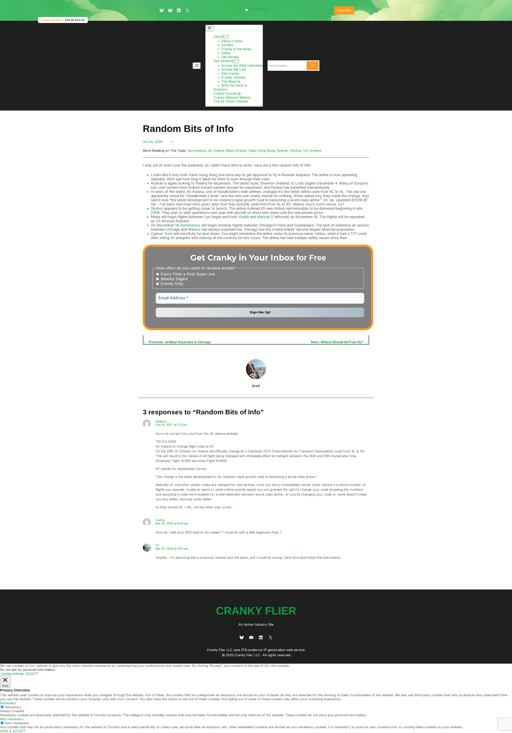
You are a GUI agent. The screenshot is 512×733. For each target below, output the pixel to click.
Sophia (160, 520)
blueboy (161, 421)
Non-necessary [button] (12, 719)
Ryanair (282, 151)
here (295, 557)
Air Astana (216, 151)
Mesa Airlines (236, 151)
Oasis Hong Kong (261, 151)
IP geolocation (274, 650)
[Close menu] (209, 28)
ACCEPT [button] (32, 674)
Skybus (295, 151)
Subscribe (344, 10)
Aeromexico (197, 151)
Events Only (171, 283)
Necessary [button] (8, 703)
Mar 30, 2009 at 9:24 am (172, 523)
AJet (168, 233)
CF (157, 545)
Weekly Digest (173, 278)
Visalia (243, 217)
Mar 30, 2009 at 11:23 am (172, 548)
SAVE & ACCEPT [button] (13, 731)
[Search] (313, 65)
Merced (263, 217)
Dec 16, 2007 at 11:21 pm (171, 424)
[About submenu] (225, 37)
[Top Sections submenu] (236, 61)
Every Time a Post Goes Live (187, 274)
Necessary (13, 707)
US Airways (312, 151)
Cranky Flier (256, 611)
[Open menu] (197, 65)
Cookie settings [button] (12, 674)
